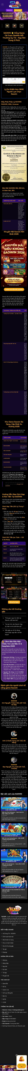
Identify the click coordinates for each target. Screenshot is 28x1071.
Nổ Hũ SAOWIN (7, 445)
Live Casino (15, 440)
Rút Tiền (16, 546)
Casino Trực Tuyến (8, 440)
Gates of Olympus (24, 445)
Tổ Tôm (25, 469)
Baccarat (22, 440)
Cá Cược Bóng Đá (7, 454)
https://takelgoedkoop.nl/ (16, 1010)
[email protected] (10, 1021)
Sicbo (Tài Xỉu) (23, 441)
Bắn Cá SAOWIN (7, 450)
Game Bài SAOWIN (7, 467)
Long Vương (22, 450)
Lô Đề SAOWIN (7, 458)
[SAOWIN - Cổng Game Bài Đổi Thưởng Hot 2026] (15, 4)
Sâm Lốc (22, 469)
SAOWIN (3, 916)
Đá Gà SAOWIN (7, 462)
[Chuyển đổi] (3, 618)
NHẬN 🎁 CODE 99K (22, 1065)
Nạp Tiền (10, 521)
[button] (2, 4)
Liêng (25, 468)
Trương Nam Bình (14, 1023)
